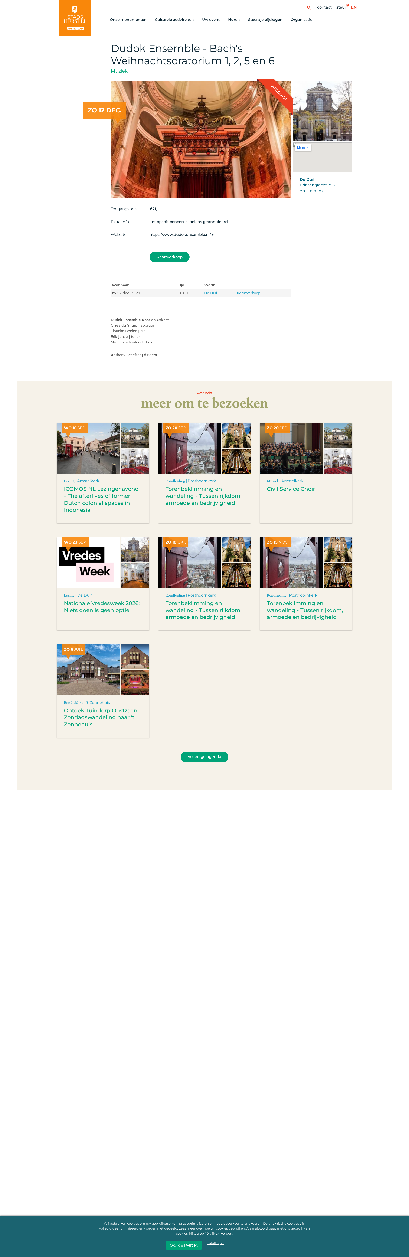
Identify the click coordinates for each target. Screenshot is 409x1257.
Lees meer (187, 1228)
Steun (341, 7)
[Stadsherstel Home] (75, 18)
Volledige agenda (204, 756)
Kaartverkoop (170, 257)
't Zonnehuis (98, 702)
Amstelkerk (88, 481)
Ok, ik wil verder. (184, 1245)
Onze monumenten (128, 19)
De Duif (210, 292)
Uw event (211, 19)
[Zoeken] (309, 7)
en (354, 7)
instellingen (215, 1243)
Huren (234, 19)
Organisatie (301, 19)
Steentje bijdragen (265, 19)
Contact (324, 7)
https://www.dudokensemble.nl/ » (182, 234)
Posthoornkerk (202, 481)
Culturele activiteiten (174, 19)
